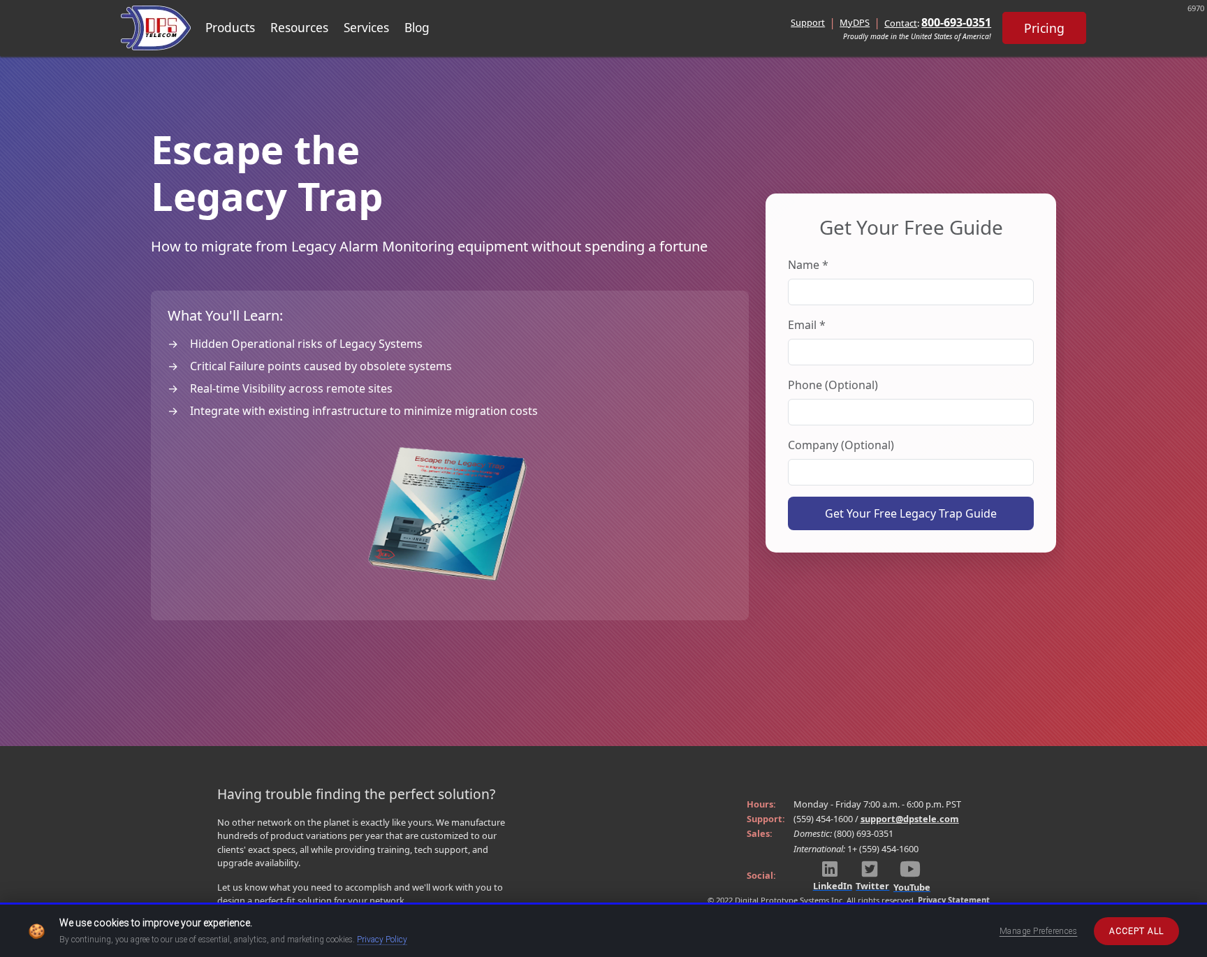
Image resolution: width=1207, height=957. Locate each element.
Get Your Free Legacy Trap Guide (911, 513)
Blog (417, 28)
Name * (808, 264)
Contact (900, 23)
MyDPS (855, 22)
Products (230, 28)
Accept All (1136, 931)
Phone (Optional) (833, 385)
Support (808, 22)
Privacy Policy (382, 939)
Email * (807, 325)
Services (366, 28)
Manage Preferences (1039, 931)
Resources (299, 28)
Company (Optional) (841, 445)
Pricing (1044, 28)
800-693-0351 (956, 22)
